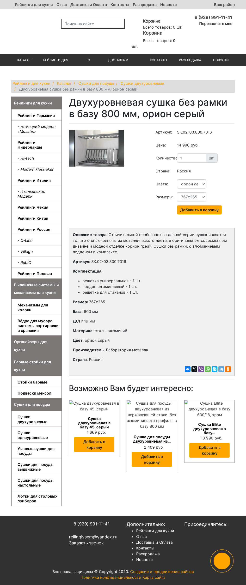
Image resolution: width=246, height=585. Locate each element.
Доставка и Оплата (88, 4)
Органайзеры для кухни (30, 345)
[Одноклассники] (228, 369)
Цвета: (161, 184)
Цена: (160, 145)
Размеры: (164, 197)
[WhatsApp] (208, 369)
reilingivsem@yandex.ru (93, 536)
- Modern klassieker (36, 169)
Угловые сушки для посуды (36, 451)
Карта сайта (154, 577)
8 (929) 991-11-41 (213, 17)
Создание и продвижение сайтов (162, 571)
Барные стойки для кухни (32, 366)
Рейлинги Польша (35, 273)
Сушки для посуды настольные (36, 483)
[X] (194, 369)
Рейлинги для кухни (34, 4)
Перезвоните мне (215, 23)
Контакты (120, 4)
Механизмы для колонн (33, 307)
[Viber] (201, 369)
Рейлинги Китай (33, 218)
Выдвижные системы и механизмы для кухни (36, 288)
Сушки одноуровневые (33, 435)
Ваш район (224, 4)
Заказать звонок (86, 542)
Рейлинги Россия (34, 229)
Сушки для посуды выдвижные (36, 467)
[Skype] (214, 369)
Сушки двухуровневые (32, 419)
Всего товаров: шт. (154, 39)
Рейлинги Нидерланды (30, 145)
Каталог (24, 60)
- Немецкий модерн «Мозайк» (36, 129)
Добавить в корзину (199, 209)
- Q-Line (25, 240)
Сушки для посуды (32, 404)
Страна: (162, 171)
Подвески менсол (34, 393)
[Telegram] (221, 369)
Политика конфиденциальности (110, 577)
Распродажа (145, 4)
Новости (168, 4)
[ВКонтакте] (188, 369)
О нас (61, 4)
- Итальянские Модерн (31, 194)
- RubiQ (24, 262)
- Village (25, 251)
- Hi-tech (26, 158)
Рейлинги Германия (36, 115)
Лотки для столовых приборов (37, 498)
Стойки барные (32, 382)
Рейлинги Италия (34, 180)
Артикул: (163, 132)
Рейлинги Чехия (33, 207)
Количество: (164, 158)
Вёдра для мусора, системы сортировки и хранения (38, 325)
